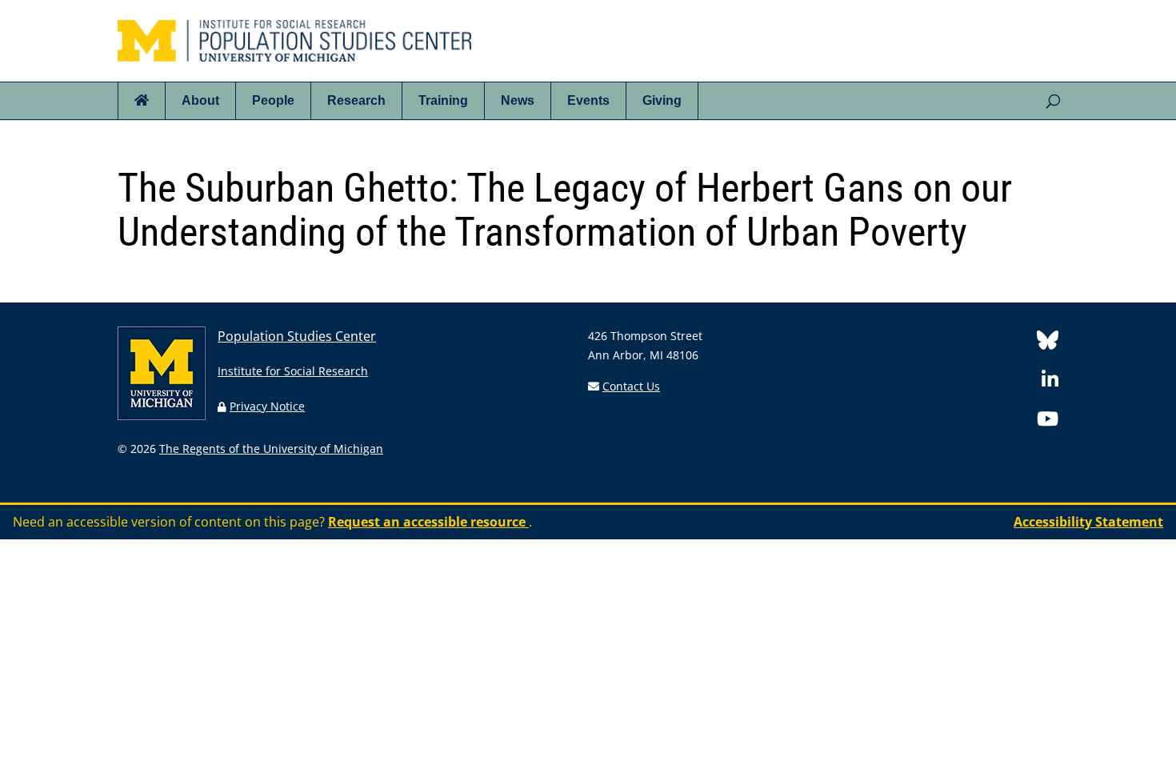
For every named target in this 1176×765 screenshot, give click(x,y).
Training (443, 100)
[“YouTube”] (1047, 421)
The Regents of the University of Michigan (271, 448)
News (517, 100)
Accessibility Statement (1088, 522)
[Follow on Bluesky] (1047, 342)
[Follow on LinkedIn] (1050, 382)
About (200, 100)
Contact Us (631, 386)
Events (588, 100)
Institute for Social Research (293, 370)
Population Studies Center (297, 336)
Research (356, 100)
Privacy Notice (267, 406)
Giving (662, 100)
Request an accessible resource (428, 522)
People (273, 100)
